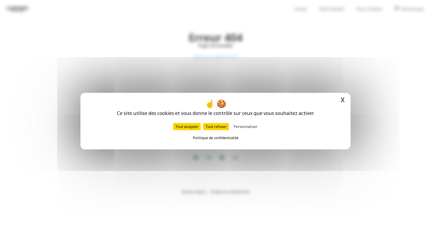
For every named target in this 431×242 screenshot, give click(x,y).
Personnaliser (245, 126)
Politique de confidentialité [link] (215, 137)
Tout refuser (216, 126)
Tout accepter (186, 126)
